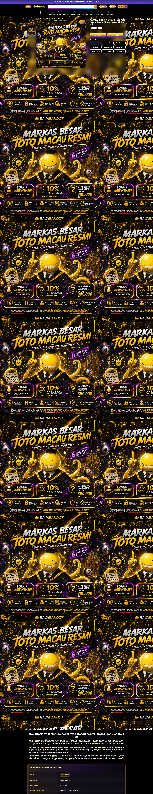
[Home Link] (40, 6)
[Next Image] (83, 45)
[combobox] (71, 6)
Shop (29, 6)
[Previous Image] (39, 45)
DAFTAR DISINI (98, 35)
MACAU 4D (92, 14)
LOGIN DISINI (115, 35)
